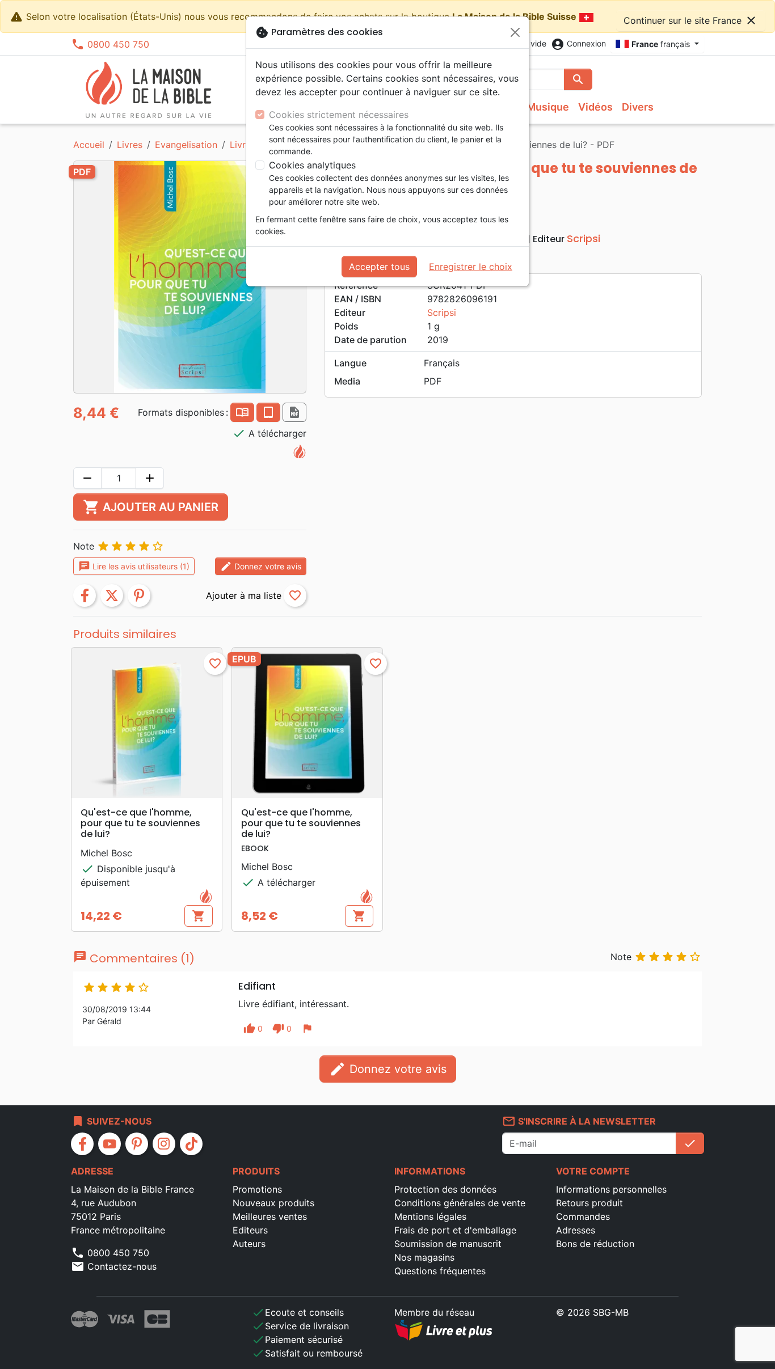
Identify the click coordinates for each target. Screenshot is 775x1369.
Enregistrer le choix (470, 266)
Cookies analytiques (312, 165)
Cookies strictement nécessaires (338, 114)
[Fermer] (515, 32)
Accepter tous (379, 266)
